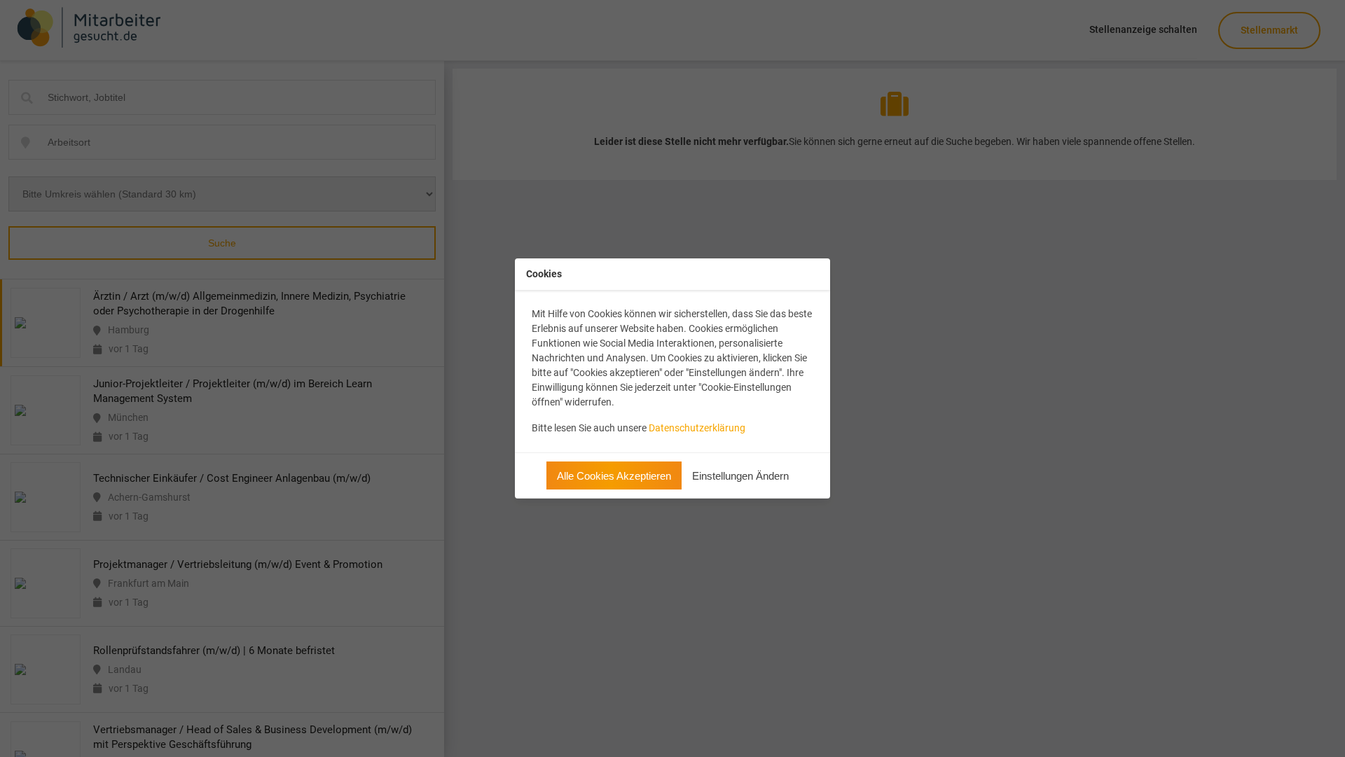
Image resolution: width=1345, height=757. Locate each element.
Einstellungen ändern (740, 476)
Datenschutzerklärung (697, 427)
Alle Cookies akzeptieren (614, 476)
